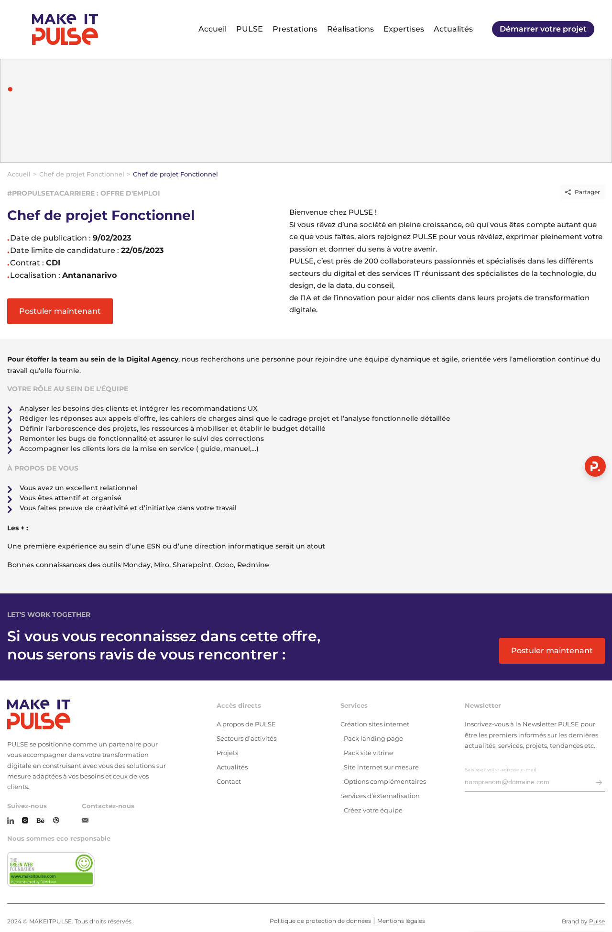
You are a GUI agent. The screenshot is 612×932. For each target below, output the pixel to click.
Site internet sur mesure (381, 767)
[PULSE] (65, 29)
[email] (85, 820)
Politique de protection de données (320, 920)
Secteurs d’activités (246, 738)
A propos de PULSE (246, 724)
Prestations (295, 29)
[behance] (40, 821)
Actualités (453, 29)
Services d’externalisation (380, 796)
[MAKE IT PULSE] (88, 715)
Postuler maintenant (60, 311)
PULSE (249, 29)
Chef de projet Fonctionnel (81, 174)
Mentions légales (401, 920)
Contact (229, 781)
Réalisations (350, 29)
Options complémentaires (385, 781)
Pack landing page (373, 738)
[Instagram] (25, 821)
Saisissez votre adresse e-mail (500, 770)
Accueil (212, 29)
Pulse (597, 921)
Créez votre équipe (373, 810)
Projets (227, 753)
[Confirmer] (599, 783)
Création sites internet (374, 724)
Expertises (403, 29)
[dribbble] (56, 821)
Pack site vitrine (368, 753)
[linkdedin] (10, 821)
